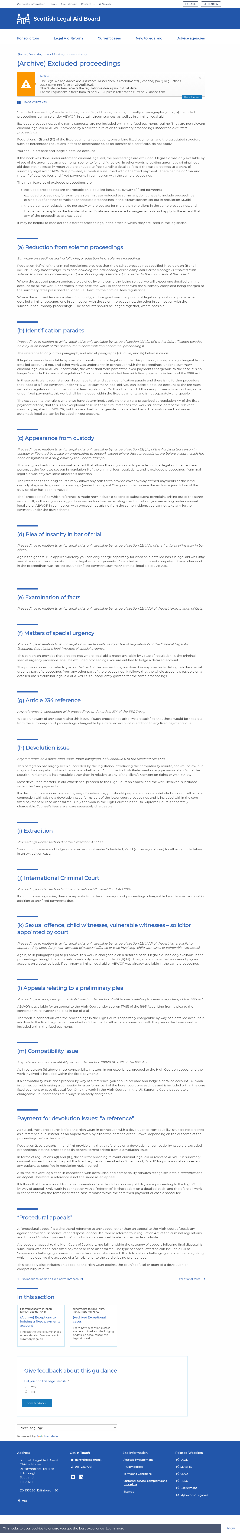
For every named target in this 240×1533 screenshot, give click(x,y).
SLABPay (213, 4)
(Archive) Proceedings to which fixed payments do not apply (52, 54)
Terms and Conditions (137, 1473)
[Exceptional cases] (93, 1325)
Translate (50, 1436)
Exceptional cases (189, 1279)
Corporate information (31, 4)
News (53, 4)
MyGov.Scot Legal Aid (194, 1495)
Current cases (109, 38)
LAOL (193, 4)
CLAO (184, 1473)
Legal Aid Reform (68, 38)
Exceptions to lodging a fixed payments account (52, 1279)
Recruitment (69, 4)
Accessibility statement (138, 1459)
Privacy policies (133, 1466)
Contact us (87, 4)
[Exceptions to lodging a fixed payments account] (41, 1325)
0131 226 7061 (83, 1466)
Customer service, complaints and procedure (145, 1482)
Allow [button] (231, 1528)
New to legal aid (149, 38)
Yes (33, 1387)
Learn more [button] (115, 1528)
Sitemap (129, 1491)
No (33, 1391)
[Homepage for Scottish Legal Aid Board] (58, 19)
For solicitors (28, 38)
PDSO (184, 1480)
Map (25, 1500)
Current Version (192, 97)
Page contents (35, 102)
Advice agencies (191, 38)
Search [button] (106, 4)
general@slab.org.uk (88, 1459)
